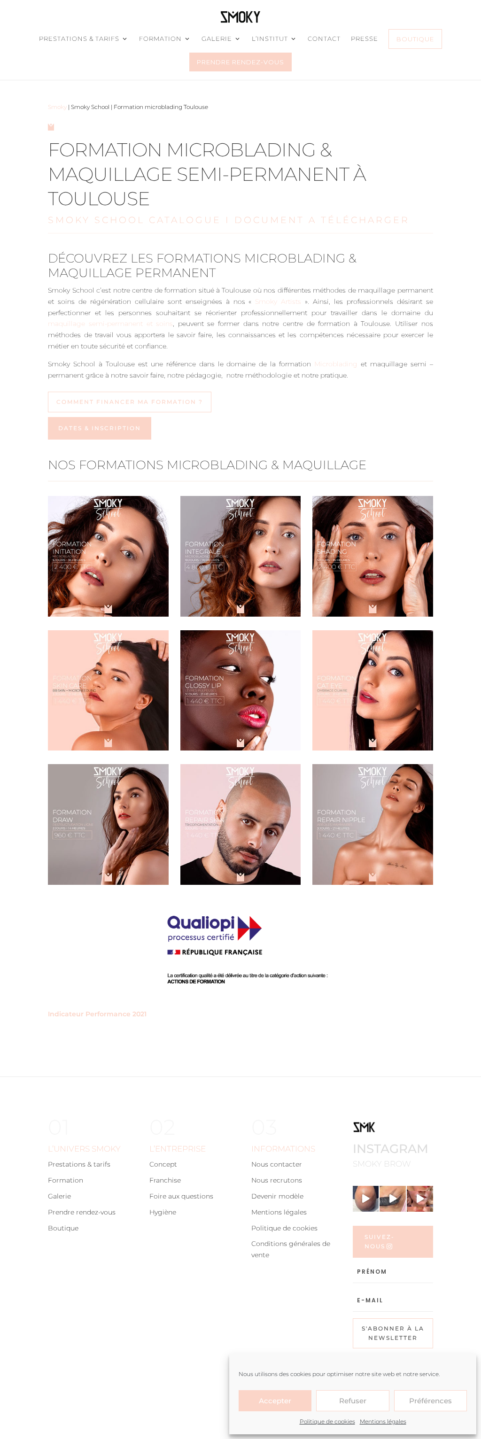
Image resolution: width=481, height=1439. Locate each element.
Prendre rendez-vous (240, 62)
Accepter (275, 1400)
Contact (324, 38)
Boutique (415, 39)
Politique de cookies (327, 1421)
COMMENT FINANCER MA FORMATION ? (129, 401)
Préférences (430, 1400)
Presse (364, 38)
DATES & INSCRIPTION (99, 428)
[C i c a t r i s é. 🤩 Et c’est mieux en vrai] (393, 1199)
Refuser (352, 1400)
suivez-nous (380, 1241)
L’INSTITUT (270, 38)
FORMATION (160, 38)
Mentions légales (383, 1421)
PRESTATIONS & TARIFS (79, 38)
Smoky (57, 106)
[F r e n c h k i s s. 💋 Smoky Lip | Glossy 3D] (420, 1199)
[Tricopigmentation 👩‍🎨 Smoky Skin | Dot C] (366, 1199)
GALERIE (217, 38)
